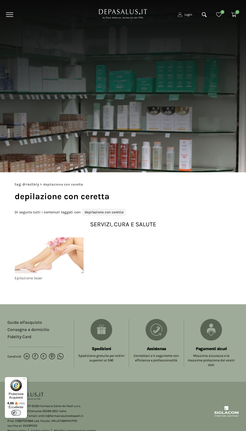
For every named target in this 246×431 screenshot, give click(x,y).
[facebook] (35, 356)
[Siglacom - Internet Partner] (226, 416)
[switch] (16, 413)
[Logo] (123, 13)
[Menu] (9, 14)
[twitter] (44, 356)
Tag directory (27, 184)
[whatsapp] (60, 356)
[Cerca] (204, 14)
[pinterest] (52, 356)
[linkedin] (27, 356)
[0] (218, 14)
